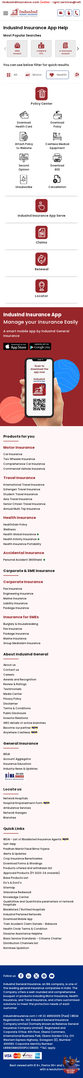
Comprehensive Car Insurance (24, 464)
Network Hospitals (15, 798)
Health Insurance (19, 517)
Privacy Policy (12, 698)
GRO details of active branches (24, 722)
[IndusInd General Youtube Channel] (51, 976)
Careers (8, 674)
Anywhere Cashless (17, 732)
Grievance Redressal (17, 892)
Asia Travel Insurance (17, 499)
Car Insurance (12, 454)
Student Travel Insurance (20, 494)
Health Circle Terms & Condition (25, 928)
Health (61, 75)
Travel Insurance (19, 477)
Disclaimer (10, 703)
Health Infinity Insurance (20, 539)
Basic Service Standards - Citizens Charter (32, 938)
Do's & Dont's (12, 882)
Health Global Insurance (20, 534)
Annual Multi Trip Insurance (21, 508)
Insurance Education (17, 763)
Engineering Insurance (18, 593)
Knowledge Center (16, 897)
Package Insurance (16, 608)
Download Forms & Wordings (22, 863)
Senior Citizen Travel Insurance (24, 504)
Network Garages (15, 812)
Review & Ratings (15, 684)
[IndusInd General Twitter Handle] (36, 976)
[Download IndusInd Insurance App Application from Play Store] (40, 347)
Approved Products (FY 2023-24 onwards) (31, 873)
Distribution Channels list (20, 943)
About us (9, 665)
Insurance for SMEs (21, 617)
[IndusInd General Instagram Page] (44, 976)
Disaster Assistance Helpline (22, 933)
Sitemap (9, 887)
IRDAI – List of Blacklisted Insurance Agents (32, 839)
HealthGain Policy (15, 524)
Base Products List (15, 877)
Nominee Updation (16, 948)
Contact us (11, 669)
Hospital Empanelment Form (23, 803)
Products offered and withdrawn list (27, 868)
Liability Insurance (15, 603)
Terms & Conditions (17, 708)
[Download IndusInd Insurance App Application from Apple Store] (15, 347)
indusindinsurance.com (19, 1016)
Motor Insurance (19, 447)
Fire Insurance (12, 588)
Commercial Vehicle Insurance (24, 468)
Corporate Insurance (23, 581)
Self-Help (9, 844)
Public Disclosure (14, 713)
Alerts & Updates (14, 853)
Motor (37, 75)
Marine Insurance (15, 598)
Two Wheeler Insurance (19, 459)
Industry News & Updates (20, 768)
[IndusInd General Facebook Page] (20, 976)
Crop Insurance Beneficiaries (22, 858)
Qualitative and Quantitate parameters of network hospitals (38, 903)
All (15, 75)
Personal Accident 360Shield (23, 559)
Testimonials (12, 689)
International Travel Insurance (23, 484)
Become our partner (17, 727)
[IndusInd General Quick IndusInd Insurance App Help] (68, 13)
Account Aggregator (17, 759)
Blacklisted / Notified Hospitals (24, 909)
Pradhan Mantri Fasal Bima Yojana (26, 848)
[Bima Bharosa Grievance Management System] (14, 776)
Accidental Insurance (23, 552)
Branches (9, 817)
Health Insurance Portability (22, 544)
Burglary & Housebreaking (20, 624)
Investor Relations (15, 718)
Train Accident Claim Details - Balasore (30, 923)
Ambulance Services (17, 807)
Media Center (12, 693)
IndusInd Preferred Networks (22, 914)
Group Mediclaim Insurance (22, 643)
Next (78, 48)
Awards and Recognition (19, 679)
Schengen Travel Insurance (21, 489)
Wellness (9, 529)
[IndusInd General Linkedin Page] (28, 976)
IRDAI (6, 754)
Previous (4, 48)
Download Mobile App (18, 919)
